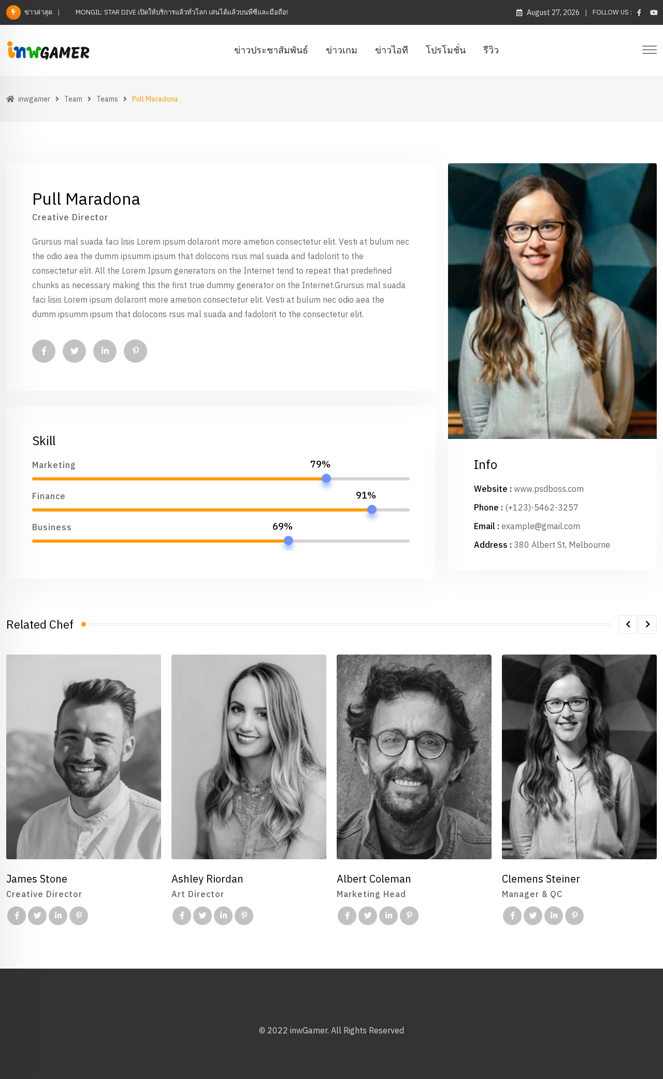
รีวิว (491, 50)
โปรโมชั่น (446, 50)
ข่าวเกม (341, 50)
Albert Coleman (374, 879)
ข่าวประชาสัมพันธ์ (271, 50)
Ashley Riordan (207, 879)
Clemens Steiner (541, 879)
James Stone (36, 879)
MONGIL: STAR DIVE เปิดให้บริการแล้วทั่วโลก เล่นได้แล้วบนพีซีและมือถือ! (182, 12)
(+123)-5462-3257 (542, 507)
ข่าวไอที (391, 50)
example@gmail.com (540, 526)
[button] (627, 624)
